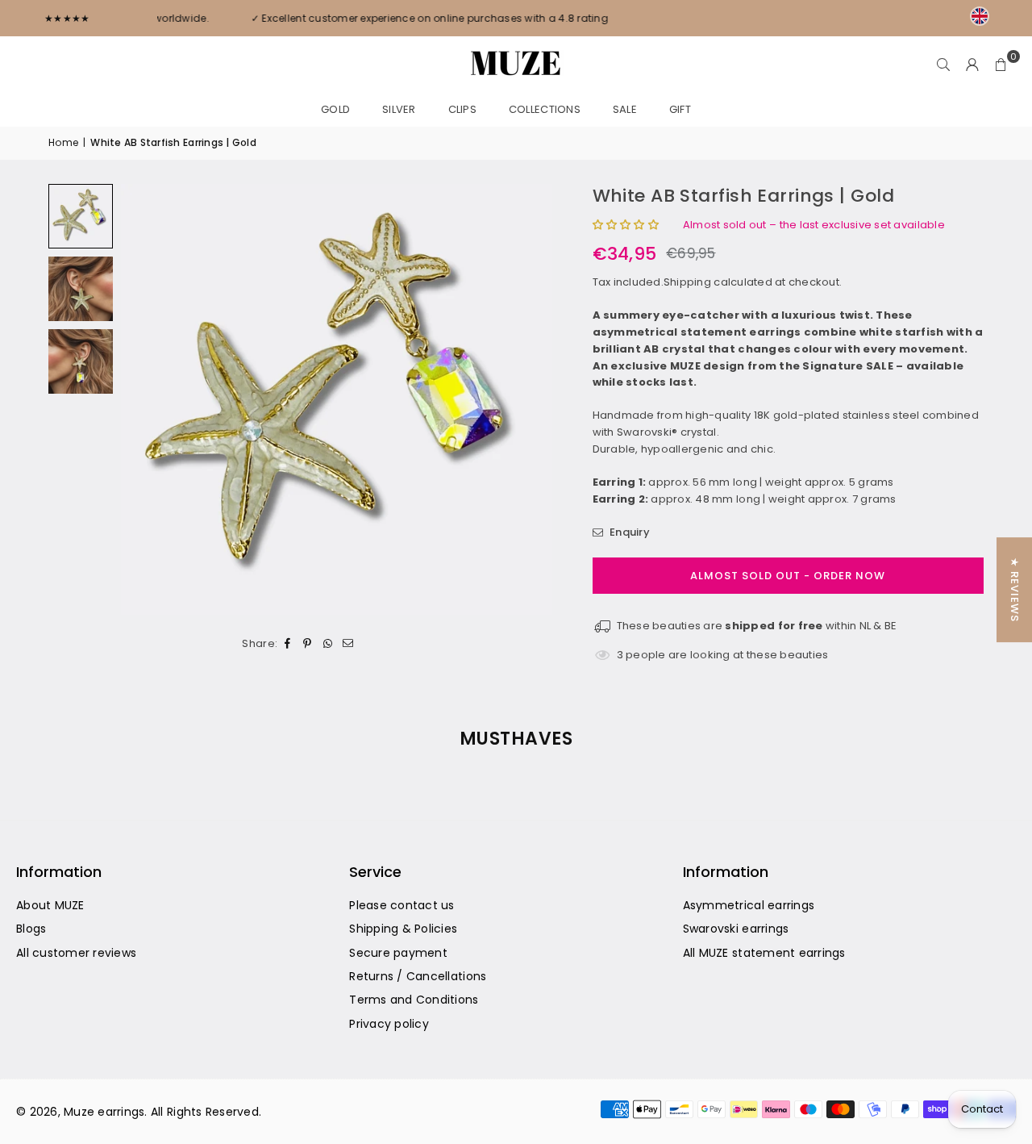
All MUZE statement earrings (764, 953)
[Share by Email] (348, 643)
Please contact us (401, 905)
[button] (1001, 64)
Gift (680, 109)
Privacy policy (389, 1024)
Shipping (687, 282)
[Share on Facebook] (287, 643)
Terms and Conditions (413, 1000)
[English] (980, 16)
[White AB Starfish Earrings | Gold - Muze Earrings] (80, 289)
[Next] (520, 399)
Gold (335, 109)
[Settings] (972, 64)
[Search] (943, 64)
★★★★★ (66, 18)
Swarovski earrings (736, 929)
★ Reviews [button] (1014, 589)
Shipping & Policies (403, 929)
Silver (399, 109)
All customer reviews (76, 953)
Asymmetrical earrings (748, 905)
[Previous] (153, 399)
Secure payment (398, 953)
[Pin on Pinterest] (308, 643)
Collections (544, 109)
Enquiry (628, 532)
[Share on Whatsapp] (328, 643)
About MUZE (50, 905)
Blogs (31, 929)
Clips (462, 109)
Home (63, 142)
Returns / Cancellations (417, 976)
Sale (625, 109)
